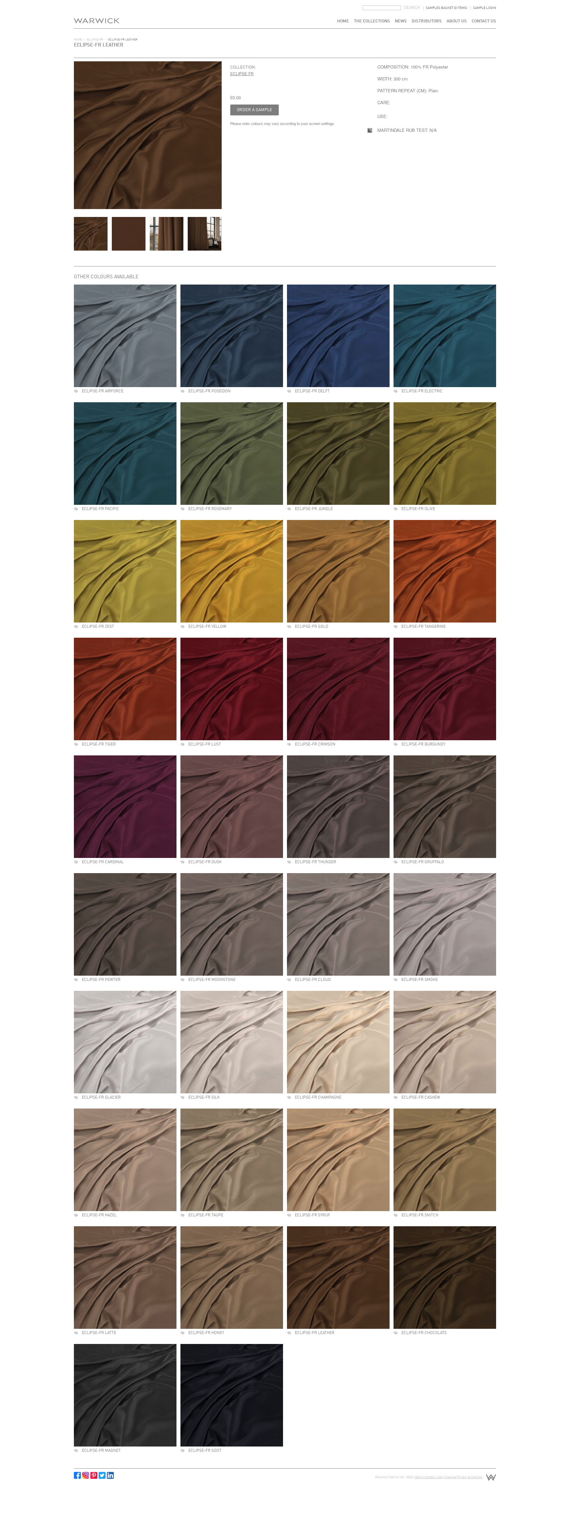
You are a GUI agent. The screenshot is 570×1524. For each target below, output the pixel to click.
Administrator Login (429, 1477)
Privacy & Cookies (469, 1477)
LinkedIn (110, 1475)
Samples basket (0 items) (446, 8)
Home (343, 21)
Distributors (427, 21)
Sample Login (484, 8)
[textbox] (382, 7)
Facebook (77, 1475)
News (401, 21)
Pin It (93, 1475)
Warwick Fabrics (96, 14)
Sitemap (451, 1477)
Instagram (85, 1475)
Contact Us (484, 21)
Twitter (102, 1475)
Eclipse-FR (95, 39)
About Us (457, 21)
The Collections (372, 21)
